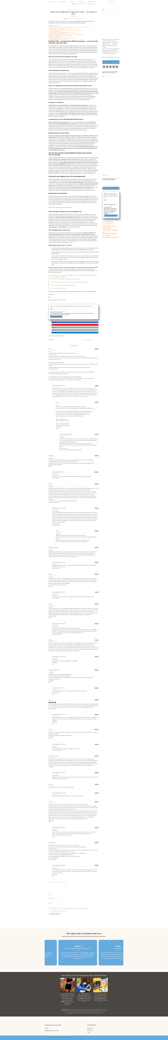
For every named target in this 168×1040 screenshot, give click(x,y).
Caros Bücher (81, 1)
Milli (50, 699)
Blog (50, 1)
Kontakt (46, 1028)
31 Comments (51, 339)
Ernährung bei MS (91, 1)
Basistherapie (105, 221)
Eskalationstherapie (106, 225)
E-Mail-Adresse (52, 898)
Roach (50, 574)
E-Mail (51, 309)
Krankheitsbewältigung (73, 9)
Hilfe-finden (106, 228)
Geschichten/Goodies (109, 226)
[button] (54, 322)
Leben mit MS (63, 1)
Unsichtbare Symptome (110, 237)
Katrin (50, 784)
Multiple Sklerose (109, 233)
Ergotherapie (111, 223)
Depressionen (68, 196)
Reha (103, 235)
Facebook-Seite (55, 74)
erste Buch (64, 74)
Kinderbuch (117, 178)
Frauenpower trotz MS (65, 73)
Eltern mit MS (105, 223)
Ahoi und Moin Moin (54, 669)
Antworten (96, 348)
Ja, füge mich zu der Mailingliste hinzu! (58, 910)
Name (50, 893)
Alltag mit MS (72, 1)
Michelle (51, 455)
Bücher (111, 221)
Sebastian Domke (54, 547)
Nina (50, 348)
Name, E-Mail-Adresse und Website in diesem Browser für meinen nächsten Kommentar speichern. (69, 908)
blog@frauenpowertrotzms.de (51, 1030)
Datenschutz (90, 1030)
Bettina (51, 640)
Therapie (107, 235)
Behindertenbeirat (61, 137)
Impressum (89, 1028)
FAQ (88, 1032)
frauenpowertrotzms (58, 385)
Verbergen (56, 26)
